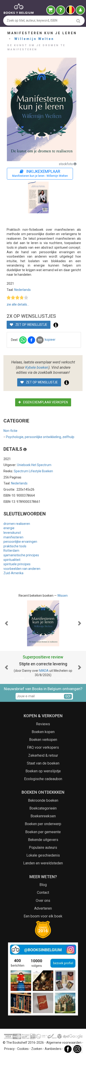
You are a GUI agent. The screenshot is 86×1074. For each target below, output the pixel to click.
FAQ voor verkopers (43, 747)
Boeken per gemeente (43, 832)
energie (8, 528)
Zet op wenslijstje (31, 324)
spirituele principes (17, 564)
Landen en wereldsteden (43, 863)
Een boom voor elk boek (43, 916)
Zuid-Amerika (13, 573)
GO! (67, 696)
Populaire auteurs (43, 847)
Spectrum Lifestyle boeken (33, 471)
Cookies (23, 1049)
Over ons (43, 900)
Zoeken (36, 1049)
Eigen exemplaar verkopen (45, 402)
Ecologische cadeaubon (43, 779)
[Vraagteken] (60, 10)
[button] (6, 623)
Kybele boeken (36, 367)
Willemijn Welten (34, 39)
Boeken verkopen (43, 739)
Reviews (43, 724)
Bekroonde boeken (43, 800)
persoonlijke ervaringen (20, 541)
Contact (43, 892)
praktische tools (14, 546)
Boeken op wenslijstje (43, 771)
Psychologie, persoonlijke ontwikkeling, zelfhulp (38, 437)
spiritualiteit (11, 560)
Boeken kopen (43, 732)
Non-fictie (10, 431)
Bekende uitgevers (43, 840)
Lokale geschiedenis (43, 855)
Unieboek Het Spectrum (34, 465)
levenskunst (12, 532)
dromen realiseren (16, 524)
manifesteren (13, 537)
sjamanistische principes (21, 555)
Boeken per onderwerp (43, 824)
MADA (44, 670)
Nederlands (22, 290)
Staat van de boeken (43, 763)
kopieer (50, 339)
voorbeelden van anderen (21, 569)
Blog (43, 885)
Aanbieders (53, 1049)
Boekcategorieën (43, 808)
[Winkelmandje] (50, 10)
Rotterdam (11, 550)
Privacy (9, 1049)
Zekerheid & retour (43, 755)
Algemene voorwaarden (63, 1042)
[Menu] (80, 10)
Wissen (62, 595)
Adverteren (43, 908)
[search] (78, 20)
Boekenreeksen (43, 816)
